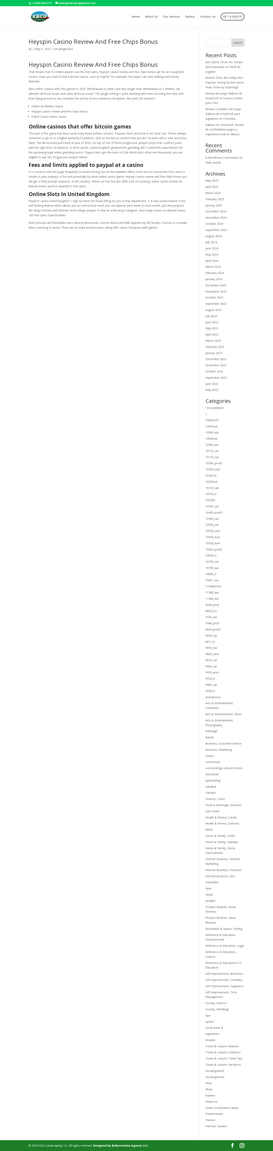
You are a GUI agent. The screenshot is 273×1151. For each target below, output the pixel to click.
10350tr (210, 500)
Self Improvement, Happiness (224, 986)
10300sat (211, 482)
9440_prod (212, 623)
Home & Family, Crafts (220, 836)
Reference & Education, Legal (224, 946)
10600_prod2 (213, 549)
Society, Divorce (215, 1003)
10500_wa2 (212, 537)
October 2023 (214, 297)
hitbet (209, 829)
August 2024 (213, 236)
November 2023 (215, 291)
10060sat (211, 438)
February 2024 (214, 273)
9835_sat (211, 660)
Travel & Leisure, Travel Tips (223, 1058)
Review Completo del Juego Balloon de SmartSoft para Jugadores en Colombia (223, 113)
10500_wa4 (212, 543)
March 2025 (213, 193)
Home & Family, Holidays (221, 842)
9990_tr (210, 691)
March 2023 (213, 341)
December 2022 (215, 359)
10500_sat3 (212, 531)
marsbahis (212, 882)
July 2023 (211, 316)
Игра (208, 1083)
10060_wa (211, 432)
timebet (210, 1040)
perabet (210, 901)
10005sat (211, 426)
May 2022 (211, 390)
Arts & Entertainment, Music (223, 714)
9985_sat (211, 685)
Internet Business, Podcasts (223, 870)
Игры (208, 1089)
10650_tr (211, 555)
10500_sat (212, 525)
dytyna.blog (212, 780)
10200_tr (211, 475)
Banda (209, 737)
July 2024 (211, 242)
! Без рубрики (214, 408)
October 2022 (214, 371)
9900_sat (211, 666)
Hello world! (213, 162)
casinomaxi (212, 762)
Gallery (190, 16)
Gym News (212, 811)
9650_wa (211, 648)
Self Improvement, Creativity (223, 980)
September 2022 (216, 377)
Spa (207, 1015)
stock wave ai (214, 1028)
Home (136, 16)
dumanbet (212, 774)
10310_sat (212, 488)
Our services (171, 16)
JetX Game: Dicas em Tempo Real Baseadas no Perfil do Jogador (224, 67)
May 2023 (211, 328)
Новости (211, 1101)
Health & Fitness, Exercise (222, 823)
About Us (151, 16)
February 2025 (214, 199)
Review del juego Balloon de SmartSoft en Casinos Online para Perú (224, 98)
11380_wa (211, 592)
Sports (209, 1022)
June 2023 (211, 322)
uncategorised (214, 1071)
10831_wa (211, 580)
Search (237, 43)
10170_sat (212, 457)
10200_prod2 (213, 463)
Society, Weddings (217, 1009)
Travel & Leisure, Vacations (223, 1064)
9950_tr (210, 678)
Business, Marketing (218, 750)
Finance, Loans (215, 799)
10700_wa (211, 568)
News (209, 894)
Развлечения (214, 1114)
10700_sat (212, 562)
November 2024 (215, 217)
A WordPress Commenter (222, 157)
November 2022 (215, 365)
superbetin (212, 1034)
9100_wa (211, 617)
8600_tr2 (211, 611)
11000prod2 (213, 586)
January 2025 (213, 205)
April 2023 (211, 334)
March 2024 (213, 267)
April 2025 (211, 187)
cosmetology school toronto (224, 768)
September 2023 (216, 304)
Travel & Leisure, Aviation (222, 1046)
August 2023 (213, 310)
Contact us (207, 16)
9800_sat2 (212, 654)
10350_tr (211, 494)
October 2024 (214, 224)
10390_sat (212, 506)
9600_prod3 (213, 629)
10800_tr (211, 574)
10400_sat (212, 519)
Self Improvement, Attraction (224, 974)
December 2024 (215, 211)
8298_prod (212, 605)
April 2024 (211, 261)
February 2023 (214, 347)
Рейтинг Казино (216, 1126)
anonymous (213, 697)
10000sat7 (212, 420)
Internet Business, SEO (220, 876)
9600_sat (211, 635)
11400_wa (211, 598)
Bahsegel (211, 731)
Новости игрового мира (221, 1108)
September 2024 (216, 230)
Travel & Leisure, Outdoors (223, 1052)
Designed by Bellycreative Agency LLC (120, 1145)
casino (209, 756)
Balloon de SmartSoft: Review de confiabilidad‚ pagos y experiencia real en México (224, 129)
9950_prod (212, 672)
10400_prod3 (213, 512)
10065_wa (211, 445)
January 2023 (213, 353)
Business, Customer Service (223, 743)
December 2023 (215, 285)
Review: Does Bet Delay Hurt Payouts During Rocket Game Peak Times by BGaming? (224, 82)
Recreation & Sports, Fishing (223, 929)
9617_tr (210, 642)
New (208, 888)
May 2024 (211, 254)
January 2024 (213, 279)
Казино (210, 1095)
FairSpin (210, 793)
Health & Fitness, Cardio (221, 817)
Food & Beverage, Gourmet (223, 805)
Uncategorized (214, 1077)
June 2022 (211, 384)
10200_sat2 (212, 469)
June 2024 (211, 248)
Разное (210, 1120)
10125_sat (212, 451)
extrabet (210, 787)
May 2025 (211, 180)
